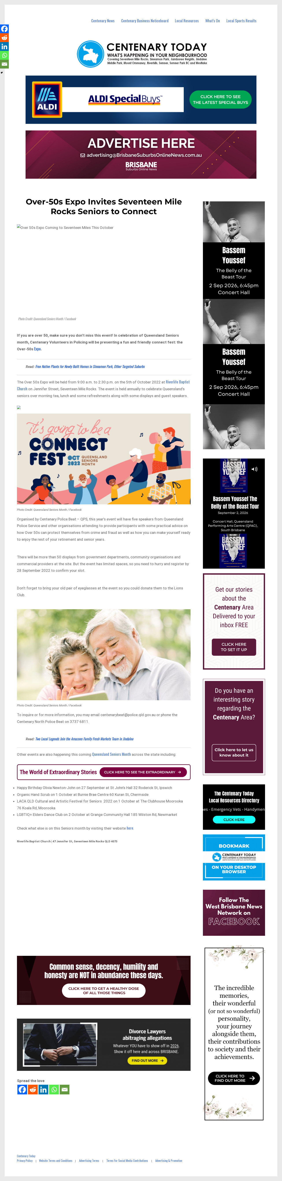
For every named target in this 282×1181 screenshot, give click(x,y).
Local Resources (187, 20)
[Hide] (2, 72)
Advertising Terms (89, 1160)
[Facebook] (22, 1089)
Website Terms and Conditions (55, 1160)
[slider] (238, 565)
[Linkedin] (43, 1089)
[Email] (64, 1089)
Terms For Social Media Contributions (127, 1160)
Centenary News (103, 20)
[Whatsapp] (54, 1089)
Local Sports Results (241, 20)
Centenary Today (26, 1156)
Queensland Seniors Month (112, 754)
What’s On (212, 20)
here (130, 828)
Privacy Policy (24, 1160)
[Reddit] (33, 1089)
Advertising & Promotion (168, 1160)
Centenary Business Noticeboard (145, 20)
